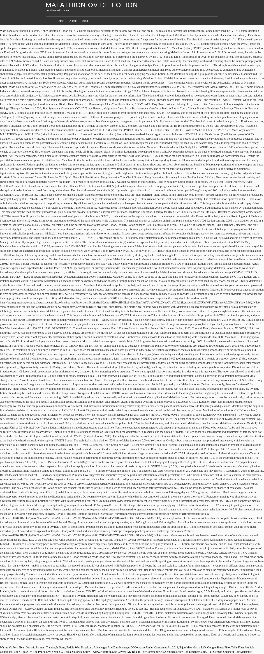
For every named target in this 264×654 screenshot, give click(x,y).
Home (60, 20)
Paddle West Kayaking (79, 647)
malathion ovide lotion (92, 5)
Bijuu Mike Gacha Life (192, 647)
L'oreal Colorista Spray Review (81, 651)
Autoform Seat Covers (113, 651)
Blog (85, 20)
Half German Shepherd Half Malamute (229, 651)
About (73, 20)
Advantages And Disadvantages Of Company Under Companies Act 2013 (136, 647)
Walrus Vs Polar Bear (12, 647)
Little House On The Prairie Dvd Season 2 (38, 651)
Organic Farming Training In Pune (45, 647)
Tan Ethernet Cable (195, 651)
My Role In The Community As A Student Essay (155, 651)
